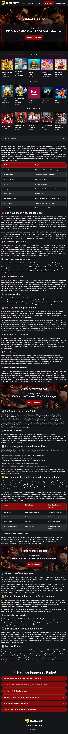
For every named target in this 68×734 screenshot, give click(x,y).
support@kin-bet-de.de (34, 725)
